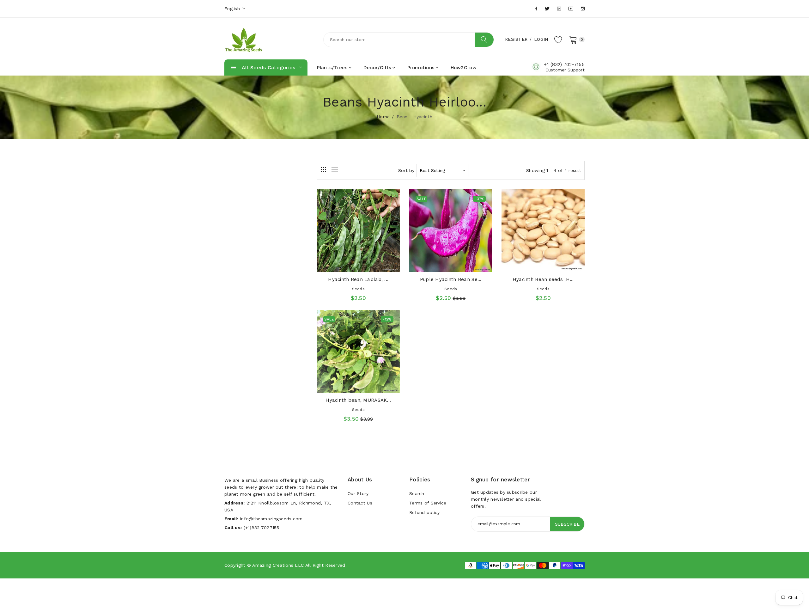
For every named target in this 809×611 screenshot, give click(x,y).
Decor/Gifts (377, 67)
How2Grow (464, 67)
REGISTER (516, 39)
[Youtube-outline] (570, 9)
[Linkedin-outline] (559, 9)
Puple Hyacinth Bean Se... (451, 279)
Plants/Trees (332, 67)
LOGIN (541, 39)
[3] (323, 169)
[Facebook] (536, 9)
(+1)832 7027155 (261, 527)
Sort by (406, 170)
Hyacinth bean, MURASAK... (358, 400)
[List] (335, 169)
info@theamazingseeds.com (271, 518)
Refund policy (424, 512)
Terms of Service (427, 502)
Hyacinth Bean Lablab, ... (358, 279)
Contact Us (360, 502)
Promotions (421, 67)
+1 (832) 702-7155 (564, 64)
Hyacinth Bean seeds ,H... (543, 279)
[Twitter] (547, 9)
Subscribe (567, 524)
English (232, 8)
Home (383, 116)
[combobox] (409, 40)
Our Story (358, 493)
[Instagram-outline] (583, 9)
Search (416, 493)
